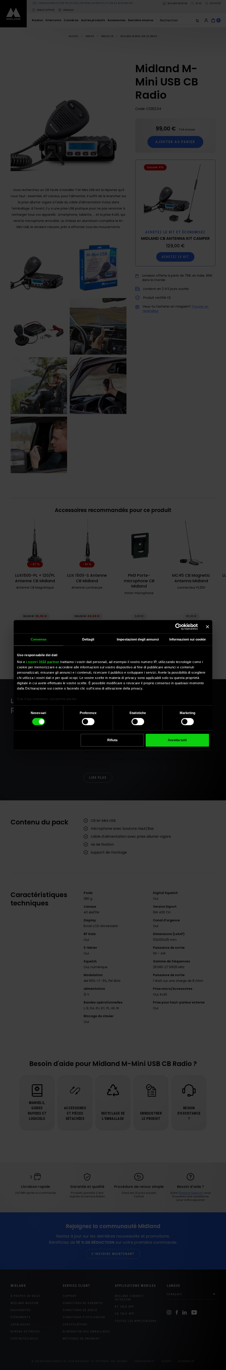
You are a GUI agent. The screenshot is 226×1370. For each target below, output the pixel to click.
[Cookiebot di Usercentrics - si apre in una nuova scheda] (178, 626)
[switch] (88, 721)
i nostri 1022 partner (42, 662)
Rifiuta (112, 740)
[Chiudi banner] (207, 626)
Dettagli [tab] (88, 639)
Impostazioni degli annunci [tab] (138, 639)
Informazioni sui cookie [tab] (187, 639)
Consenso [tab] (39, 639)
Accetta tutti (177, 740)
